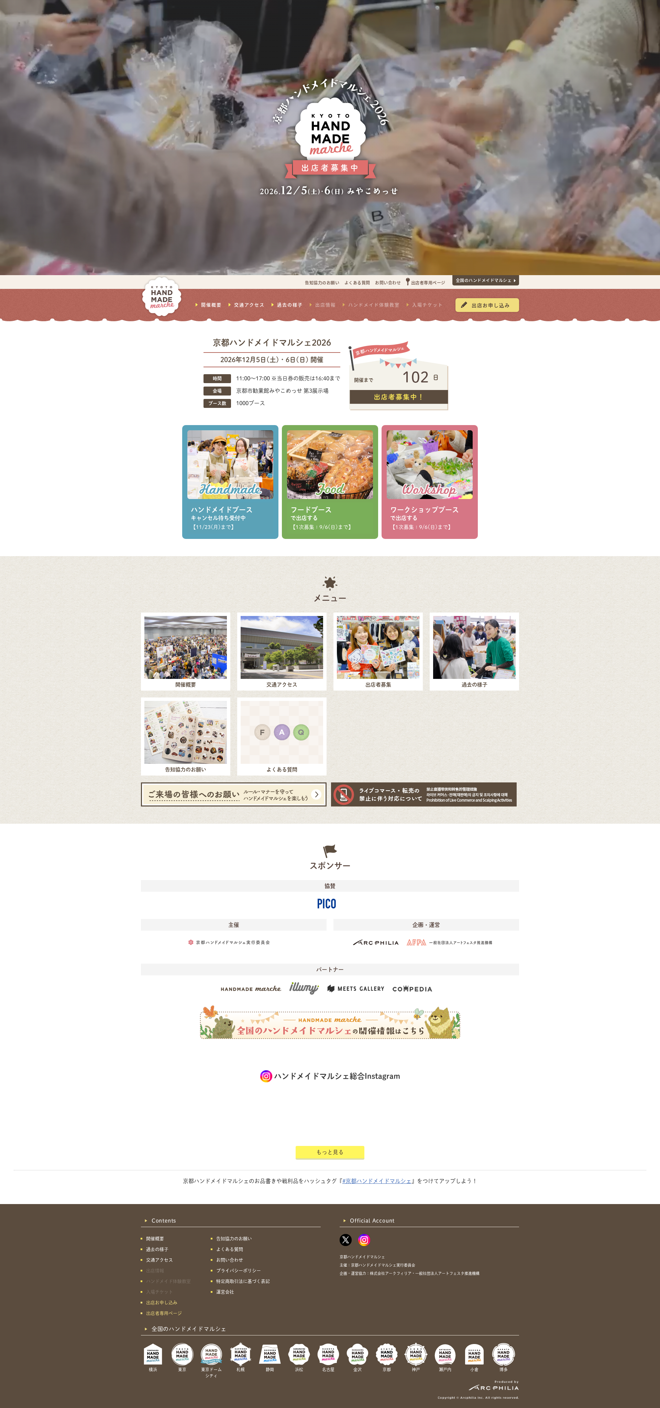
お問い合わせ (388, 282)
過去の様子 (290, 305)
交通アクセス (249, 305)
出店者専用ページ (428, 282)
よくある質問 (357, 282)
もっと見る (330, 1152)
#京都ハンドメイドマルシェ (376, 1181)
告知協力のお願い (322, 282)
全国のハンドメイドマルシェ (484, 280)
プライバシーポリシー (238, 1270)
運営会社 (225, 1292)
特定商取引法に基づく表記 (243, 1281)
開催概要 (211, 305)
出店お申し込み (491, 305)
